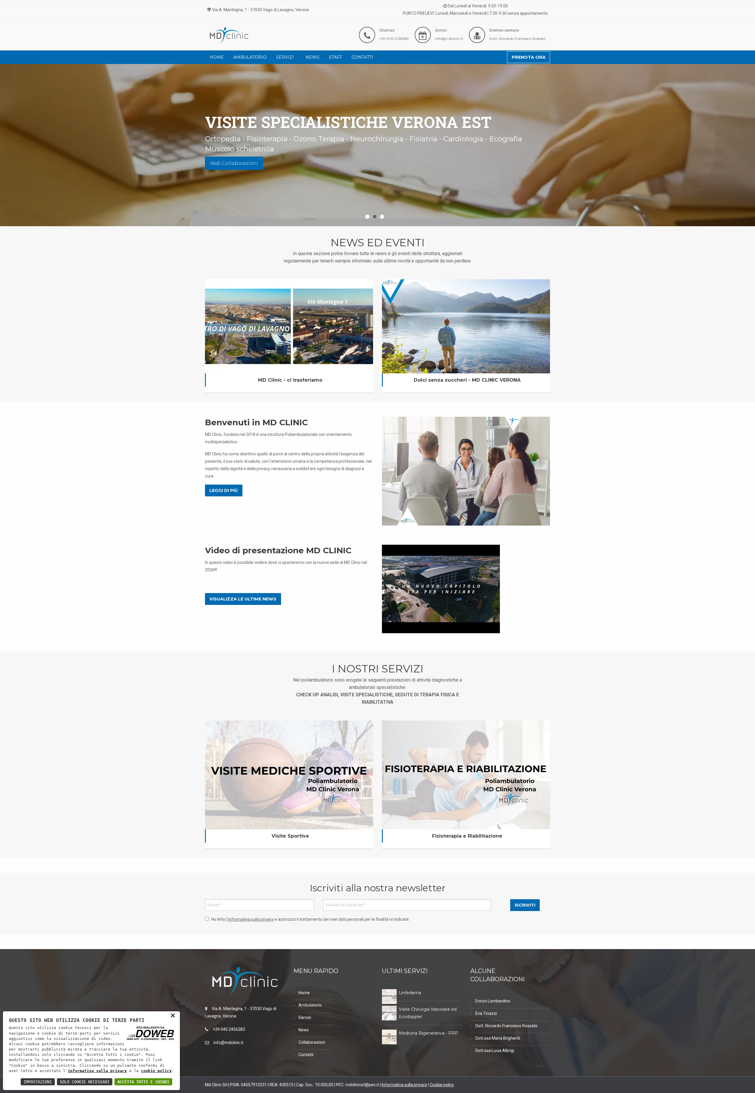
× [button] (172, 1015)
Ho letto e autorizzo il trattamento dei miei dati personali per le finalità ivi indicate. (310, 919)
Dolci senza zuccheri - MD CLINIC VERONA (466, 291)
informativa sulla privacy (97, 1071)
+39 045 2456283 (394, 38)
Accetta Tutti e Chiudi (143, 1081)
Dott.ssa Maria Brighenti (497, 1038)
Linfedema (410, 992)
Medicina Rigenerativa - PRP (428, 1033)
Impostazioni (38, 1081)
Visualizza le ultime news (242, 599)
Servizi (285, 57)
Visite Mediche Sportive (289, 733)
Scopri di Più (226, 153)
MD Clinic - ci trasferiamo (289, 291)
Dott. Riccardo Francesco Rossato (517, 38)
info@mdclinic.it (449, 38)
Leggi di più (223, 490)
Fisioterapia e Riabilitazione (466, 733)
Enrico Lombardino (492, 1001)
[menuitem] (217, 57)
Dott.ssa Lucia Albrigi (494, 1050)
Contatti (362, 57)
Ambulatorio (250, 57)
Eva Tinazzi (486, 1013)
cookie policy (156, 1071)
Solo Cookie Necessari (84, 1081)
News (312, 57)
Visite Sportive (290, 836)
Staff (335, 57)
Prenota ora (529, 57)
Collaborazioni (311, 1042)
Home (217, 57)
